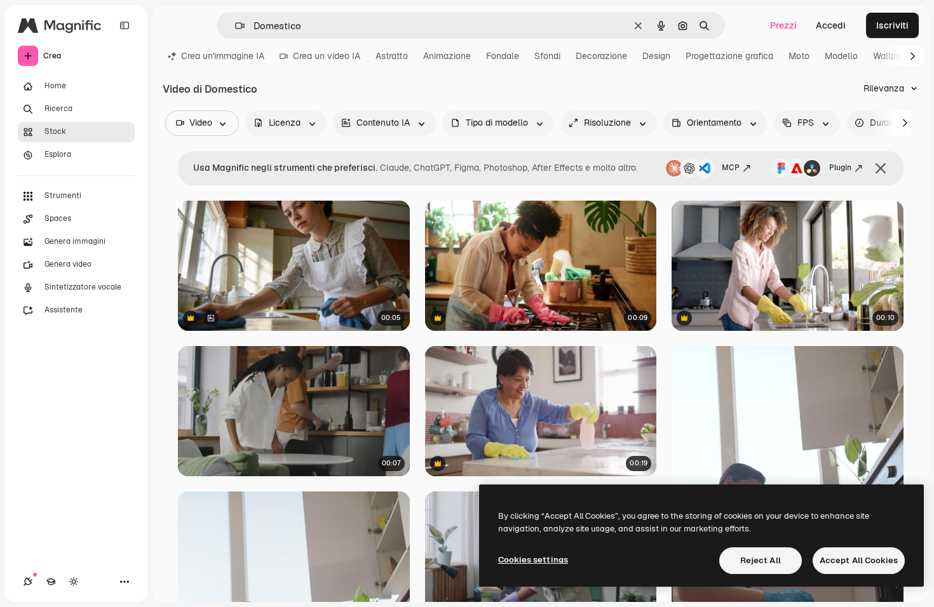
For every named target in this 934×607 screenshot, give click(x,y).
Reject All (760, 560)
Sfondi (547, 56)
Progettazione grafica (729, 56)
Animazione (447, 56)
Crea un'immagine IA (222, 56)
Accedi (831, 25)
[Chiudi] (880, 168)
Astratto (392, 56)
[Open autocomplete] (234, 25)
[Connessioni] (28, 581)
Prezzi (783, 25)
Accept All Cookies (859, 560)
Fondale (502, 56)
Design (656, 56)
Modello (841, 56)
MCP (731, 168)
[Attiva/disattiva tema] (74, 581)
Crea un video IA (326, 56)
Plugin (840, 168)
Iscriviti (892, 25)
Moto (798, 56)
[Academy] (51, 581)
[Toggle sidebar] (124, 25)
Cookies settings (533, 559)
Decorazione (601, 56)
